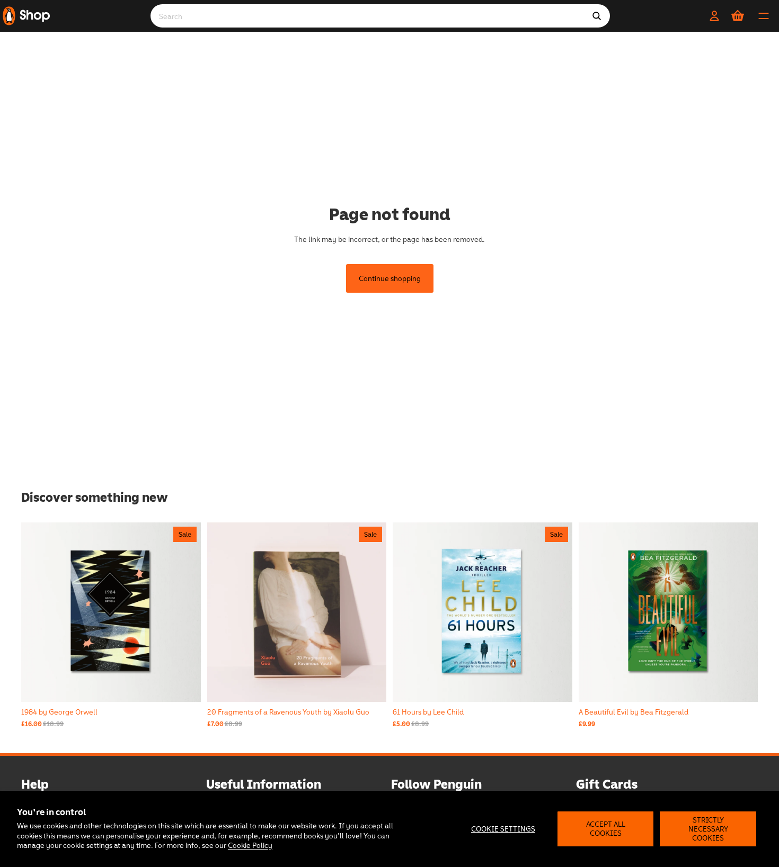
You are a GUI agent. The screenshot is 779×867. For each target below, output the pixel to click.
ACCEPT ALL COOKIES (605, 828)
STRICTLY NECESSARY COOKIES (708, 829)
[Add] (741, 685)
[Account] (714, 16)
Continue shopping (390, 278)
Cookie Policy (250, 845)
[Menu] (763, 16)
